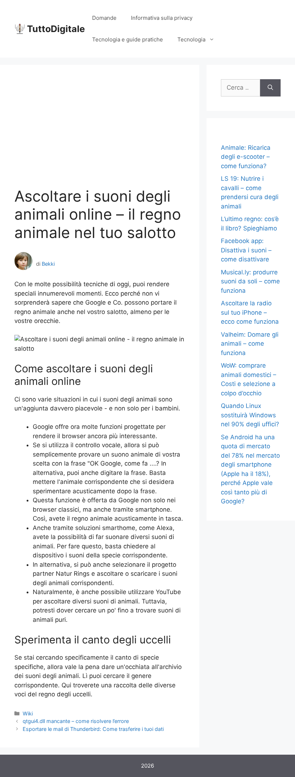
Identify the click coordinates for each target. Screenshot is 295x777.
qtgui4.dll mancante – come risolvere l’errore (76, 721)
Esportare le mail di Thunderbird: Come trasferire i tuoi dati (93, 729)
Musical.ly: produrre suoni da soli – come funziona (250, 281)
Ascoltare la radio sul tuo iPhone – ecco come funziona (250, 312)
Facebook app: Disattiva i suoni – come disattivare (246, 250)
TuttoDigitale (56, 28)
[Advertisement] (99, 133)
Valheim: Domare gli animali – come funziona (249, 343)
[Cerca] (270, 87)
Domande (104, 17)
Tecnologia (191, 39)
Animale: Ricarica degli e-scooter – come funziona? (246, 157)
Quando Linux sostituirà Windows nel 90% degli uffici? (250, 415)
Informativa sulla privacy (161, 17)
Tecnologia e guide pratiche (127, 39)
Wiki (28, 713)
